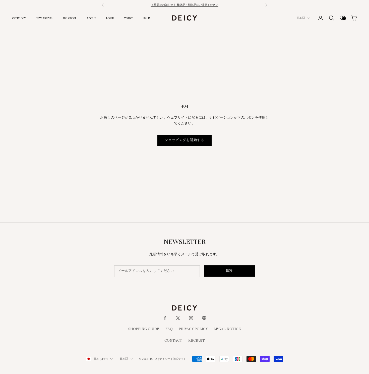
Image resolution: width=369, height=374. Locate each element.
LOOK (110, 18)
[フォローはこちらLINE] (204, 318)
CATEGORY (19, 18)
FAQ (169, 329)
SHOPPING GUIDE (143, 329)
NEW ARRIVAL (44, 18)
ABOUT (91, 18)
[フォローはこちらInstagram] (191, 318)
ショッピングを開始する (184, 140)
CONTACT (173, 340)
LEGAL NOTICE (227, 329)
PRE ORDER (70, 18)
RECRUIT (196, 340)
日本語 (301, 18)
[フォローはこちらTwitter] (177, 318)
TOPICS (128, 18)
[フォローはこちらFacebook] (164, 318)
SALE (146, 18)
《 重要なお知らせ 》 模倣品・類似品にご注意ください (184, 5)
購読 (229, 271)
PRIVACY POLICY (193, 329)
